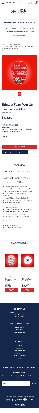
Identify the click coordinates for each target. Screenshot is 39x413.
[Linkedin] (13, 158)
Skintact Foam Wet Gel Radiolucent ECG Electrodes (27, 282)
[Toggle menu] (3, 4)
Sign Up (22, 327)
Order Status (19, 329)
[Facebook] (3, 158)
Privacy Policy (19, 353)
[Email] (5, 158)
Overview (19, 165)
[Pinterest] (16, 158)
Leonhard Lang (7, 112)
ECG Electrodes (28, 46)
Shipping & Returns (19, 332)
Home (3, 44)
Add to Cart (11, 289)
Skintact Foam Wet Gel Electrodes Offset (16, 50)
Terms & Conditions (19, 355)
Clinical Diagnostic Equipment (13, 46)
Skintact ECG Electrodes (11, 48)
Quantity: (5, 136)
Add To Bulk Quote (15, 152)
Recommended (19, 242)
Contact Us (19, 348)
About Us (19, 345)
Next (35, 243)
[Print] (8, 158)
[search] (28, 2)
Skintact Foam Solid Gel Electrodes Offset (10, 282)
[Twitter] (11, 158)
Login (16, 327)
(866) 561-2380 (10, 2)
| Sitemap (31, 396)
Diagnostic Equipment (14, 44)
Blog (19, 358)
